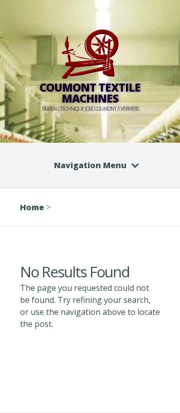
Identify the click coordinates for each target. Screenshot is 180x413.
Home (32, 207)
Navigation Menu (90, 165)
